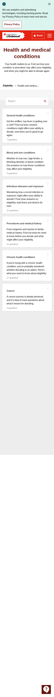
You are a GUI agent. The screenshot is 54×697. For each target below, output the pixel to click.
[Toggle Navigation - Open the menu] (49, 35)
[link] (27, 124)
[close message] (50, 4)
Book (40, 35)
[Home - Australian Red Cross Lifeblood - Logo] (13, 35)
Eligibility (8, 85)
